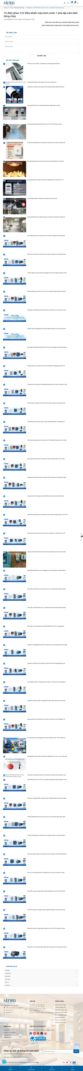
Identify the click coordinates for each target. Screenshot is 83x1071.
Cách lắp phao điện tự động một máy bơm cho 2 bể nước (42, 198)
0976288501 (9, 1012)
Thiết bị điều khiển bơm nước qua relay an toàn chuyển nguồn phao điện (46, 816)
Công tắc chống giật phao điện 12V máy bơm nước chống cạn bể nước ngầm (47, 644)
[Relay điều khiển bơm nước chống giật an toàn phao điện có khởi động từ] (14, 578)
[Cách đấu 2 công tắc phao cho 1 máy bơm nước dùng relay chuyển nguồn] (14, 615)
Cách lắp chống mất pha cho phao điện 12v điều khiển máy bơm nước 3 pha (47, 440)
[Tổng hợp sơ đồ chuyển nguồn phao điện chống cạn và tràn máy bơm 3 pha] (14, 954)
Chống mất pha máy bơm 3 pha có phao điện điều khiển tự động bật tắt (46, 421)
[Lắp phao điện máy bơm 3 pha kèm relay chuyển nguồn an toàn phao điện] (14, 559)
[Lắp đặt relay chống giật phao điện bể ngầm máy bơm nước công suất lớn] (14, 336)
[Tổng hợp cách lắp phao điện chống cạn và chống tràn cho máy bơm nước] (14, 317)
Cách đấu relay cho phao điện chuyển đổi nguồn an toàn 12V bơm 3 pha (46, 891)
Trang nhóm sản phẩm (10, 1032)
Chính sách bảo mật (60, 1007)
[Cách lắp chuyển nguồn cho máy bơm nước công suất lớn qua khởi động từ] (14, 861)
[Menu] (77, 3)
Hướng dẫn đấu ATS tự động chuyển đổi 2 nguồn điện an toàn (43, 105)
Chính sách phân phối (60, 1022)
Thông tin (7, 985)
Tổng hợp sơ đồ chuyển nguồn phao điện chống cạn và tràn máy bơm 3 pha (47, 947)
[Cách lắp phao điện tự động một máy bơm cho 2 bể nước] (14, 206)
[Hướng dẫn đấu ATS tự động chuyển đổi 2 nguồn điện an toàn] (14, 113)
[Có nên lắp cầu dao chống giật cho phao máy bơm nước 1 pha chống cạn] (14, 745)
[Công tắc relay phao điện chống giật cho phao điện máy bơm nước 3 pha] (14, 708)
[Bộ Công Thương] (54, 1039)
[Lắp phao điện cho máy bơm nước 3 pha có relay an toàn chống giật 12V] (14, 727)
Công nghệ (8, 973)
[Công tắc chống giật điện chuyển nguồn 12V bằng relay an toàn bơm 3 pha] (14, 806)
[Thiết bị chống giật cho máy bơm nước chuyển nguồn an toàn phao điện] (14, 843)
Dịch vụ (7, 982)
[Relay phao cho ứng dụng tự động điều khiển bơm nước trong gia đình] (14, 634)
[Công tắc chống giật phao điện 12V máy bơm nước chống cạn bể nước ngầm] (14, 652)
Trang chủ (6, 7)
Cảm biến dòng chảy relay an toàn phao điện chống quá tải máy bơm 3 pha (46, 477)
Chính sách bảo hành (60, 1020)
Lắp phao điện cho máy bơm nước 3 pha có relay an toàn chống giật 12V (46, 719)
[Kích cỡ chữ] (81, 540)
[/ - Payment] (63, 1062)
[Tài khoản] (64, 3)
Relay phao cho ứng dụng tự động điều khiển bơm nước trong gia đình (45, 626)
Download (7, 979)
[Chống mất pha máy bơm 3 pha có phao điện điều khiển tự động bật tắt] (14, 429)
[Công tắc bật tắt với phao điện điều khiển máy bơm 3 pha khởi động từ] (14, 503)
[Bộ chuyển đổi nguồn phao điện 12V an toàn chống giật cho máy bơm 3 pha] (14, 355)
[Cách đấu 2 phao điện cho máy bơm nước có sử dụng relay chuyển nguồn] (14, 596)
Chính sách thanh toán (61, 1010)
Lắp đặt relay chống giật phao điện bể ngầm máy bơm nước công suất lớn (46, 328)
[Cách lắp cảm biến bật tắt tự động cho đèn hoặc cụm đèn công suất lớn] (14, 150)
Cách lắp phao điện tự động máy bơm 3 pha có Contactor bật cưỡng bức (46, 682)
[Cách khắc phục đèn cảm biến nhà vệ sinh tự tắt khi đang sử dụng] (14, 132)
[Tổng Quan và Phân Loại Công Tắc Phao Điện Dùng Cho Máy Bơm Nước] (14, 94)
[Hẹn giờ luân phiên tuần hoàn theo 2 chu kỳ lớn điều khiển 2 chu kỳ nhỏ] (14, 169)
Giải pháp (7, 970)
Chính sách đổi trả (60, 1017)
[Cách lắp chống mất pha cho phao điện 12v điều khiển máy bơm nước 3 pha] (14, 448)
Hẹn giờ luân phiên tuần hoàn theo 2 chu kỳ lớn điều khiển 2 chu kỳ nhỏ (45, 161)
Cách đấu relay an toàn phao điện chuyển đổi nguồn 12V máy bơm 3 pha (46, 909)
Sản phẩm (7, 976)
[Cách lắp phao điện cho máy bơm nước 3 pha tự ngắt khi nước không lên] (14, 243)
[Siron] (21, 3)
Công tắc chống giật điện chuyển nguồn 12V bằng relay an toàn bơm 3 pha (46, 798)
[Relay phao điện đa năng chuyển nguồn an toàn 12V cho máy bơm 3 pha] (14, 936)
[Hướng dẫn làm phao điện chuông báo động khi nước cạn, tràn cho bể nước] (14, 764)
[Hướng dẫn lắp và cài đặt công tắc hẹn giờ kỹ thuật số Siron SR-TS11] (14, 187)
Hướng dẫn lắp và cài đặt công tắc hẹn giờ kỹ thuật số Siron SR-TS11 (45, 179)
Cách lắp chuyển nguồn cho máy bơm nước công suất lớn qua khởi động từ (47, 854)
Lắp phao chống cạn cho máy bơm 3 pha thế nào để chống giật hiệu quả (46, 663)
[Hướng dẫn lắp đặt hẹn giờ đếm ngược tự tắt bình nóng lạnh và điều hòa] (14, 224)
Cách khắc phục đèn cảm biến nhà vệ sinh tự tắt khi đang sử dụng (44, 124)
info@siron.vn (9, 1010)
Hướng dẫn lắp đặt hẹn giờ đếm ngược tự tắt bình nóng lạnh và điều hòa (46, 217)
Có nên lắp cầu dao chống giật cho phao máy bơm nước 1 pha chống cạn (46, 737)
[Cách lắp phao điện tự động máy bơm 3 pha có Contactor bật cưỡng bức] (14, 689)
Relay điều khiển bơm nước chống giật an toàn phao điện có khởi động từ (46, 570)
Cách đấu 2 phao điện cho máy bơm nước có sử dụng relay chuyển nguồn (46, 589)
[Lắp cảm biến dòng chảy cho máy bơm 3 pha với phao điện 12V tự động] (14, 466)
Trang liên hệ (7, 1037)
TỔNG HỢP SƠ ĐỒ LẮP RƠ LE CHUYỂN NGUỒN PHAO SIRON (62, 22)
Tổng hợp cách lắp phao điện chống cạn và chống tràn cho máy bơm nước (46, 310)
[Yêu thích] (71, 3)
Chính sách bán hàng (60, 1005)
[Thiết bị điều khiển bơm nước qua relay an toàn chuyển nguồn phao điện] (14, 824)
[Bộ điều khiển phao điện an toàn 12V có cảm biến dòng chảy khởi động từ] (14, 299)
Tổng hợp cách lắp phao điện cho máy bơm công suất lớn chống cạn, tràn (46, 775)
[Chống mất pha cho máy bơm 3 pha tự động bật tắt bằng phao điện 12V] (14, 373)
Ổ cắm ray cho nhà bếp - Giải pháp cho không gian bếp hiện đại (43, 63)
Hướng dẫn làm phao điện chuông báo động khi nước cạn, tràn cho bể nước (47, 756)
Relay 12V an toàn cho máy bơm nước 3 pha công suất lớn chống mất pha (46, 254)
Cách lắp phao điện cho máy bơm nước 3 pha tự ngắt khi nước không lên (46, 235)
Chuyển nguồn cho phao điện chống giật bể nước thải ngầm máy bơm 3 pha (47, 272)
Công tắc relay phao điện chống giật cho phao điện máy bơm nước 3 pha (46, 700)
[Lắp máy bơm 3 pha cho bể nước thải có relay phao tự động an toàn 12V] (14, 541)
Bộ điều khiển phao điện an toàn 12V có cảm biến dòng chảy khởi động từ (46, 291)
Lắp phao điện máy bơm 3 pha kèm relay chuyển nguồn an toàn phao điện (46, 551)
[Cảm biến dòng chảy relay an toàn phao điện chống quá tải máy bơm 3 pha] (14, 485)
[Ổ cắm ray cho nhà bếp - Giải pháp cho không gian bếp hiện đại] (14, 71)
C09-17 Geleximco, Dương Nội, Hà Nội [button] (14, 1007)
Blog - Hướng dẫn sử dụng (17, 7)
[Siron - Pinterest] (38, 1033)
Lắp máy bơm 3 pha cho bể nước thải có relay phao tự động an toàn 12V (46, 533)
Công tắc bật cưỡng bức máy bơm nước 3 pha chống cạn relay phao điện (46, 403)
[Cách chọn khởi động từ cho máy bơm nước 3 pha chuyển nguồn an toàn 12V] (14, 522)
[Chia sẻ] (81, 534)
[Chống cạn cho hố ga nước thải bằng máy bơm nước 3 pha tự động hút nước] (14, 392)
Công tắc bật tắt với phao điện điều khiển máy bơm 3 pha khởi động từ (45, 496)
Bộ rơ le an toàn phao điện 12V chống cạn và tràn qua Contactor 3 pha (45, 872)
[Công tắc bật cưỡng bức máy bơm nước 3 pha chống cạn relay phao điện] (14, 410)
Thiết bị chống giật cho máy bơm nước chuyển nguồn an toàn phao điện (46, 835)
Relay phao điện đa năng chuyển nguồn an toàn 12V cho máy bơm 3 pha (46, 928)
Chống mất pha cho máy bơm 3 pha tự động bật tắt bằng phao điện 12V (46, 365)
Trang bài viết (7, 1035)
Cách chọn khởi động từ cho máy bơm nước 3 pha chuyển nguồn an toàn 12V (47, 514)
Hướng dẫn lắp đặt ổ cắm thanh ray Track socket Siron (41, 82)
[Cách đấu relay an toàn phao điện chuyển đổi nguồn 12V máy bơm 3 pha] (14, 917)
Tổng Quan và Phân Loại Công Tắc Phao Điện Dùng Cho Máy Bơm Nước (45, 86)
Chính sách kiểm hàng (60, 1015)
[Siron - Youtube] (34, 1033)
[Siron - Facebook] (31, 1033)
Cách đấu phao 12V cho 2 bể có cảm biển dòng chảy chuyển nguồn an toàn (47, 779)
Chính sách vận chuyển (61, 1012)
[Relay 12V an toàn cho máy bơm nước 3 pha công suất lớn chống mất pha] (14, 262)
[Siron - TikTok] (41, 1033)
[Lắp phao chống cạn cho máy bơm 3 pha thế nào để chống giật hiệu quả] (14, 671)
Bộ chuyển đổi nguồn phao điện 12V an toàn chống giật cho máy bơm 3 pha (47, 347)
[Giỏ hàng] (74, 3)
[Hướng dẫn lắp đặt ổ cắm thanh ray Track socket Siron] (14, 83)
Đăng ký (76, 1051)
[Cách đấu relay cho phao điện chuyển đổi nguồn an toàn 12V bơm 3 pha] (14, 899)
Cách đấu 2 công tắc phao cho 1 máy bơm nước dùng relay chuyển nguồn (46, 607)
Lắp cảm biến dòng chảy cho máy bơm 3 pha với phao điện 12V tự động (45, 458)
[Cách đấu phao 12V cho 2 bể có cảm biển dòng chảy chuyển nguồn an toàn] (14, 787)
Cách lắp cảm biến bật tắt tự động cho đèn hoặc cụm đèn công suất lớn (46, 142)
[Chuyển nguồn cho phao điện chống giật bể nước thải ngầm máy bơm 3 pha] (14, 280)
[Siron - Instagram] (45, 1033)
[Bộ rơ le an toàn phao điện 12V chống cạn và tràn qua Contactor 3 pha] (14, 880)
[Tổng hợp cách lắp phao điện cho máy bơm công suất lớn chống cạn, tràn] (14, 775)
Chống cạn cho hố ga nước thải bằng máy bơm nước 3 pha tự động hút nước (47, 384)
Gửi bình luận (41, 56)
